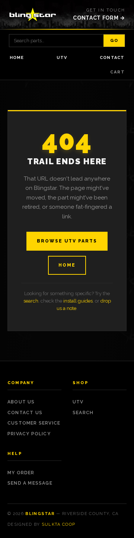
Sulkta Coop (59, 524)
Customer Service (33, 423)
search (30, 301)
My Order (21, 472)
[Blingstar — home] (33, 14)
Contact (112, 57)
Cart (117, 72)
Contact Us (24, 412)
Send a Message (29, 483)
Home (17, 57)
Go (114, 40)
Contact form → (99, 18)
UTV (62, 57)
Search (83, 412)
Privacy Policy (29, 433)
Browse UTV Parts (67, 241)
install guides (78, 301)
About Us (21, 402)
